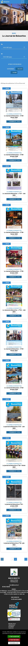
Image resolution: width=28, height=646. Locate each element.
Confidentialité (11, 625)
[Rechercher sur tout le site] (23, 2)
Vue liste (19, 68)
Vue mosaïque (10, 68)
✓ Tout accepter (14, 636)
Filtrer (14, 72)
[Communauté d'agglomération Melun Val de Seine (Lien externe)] (14, 613)
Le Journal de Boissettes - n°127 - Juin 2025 (14, 194)
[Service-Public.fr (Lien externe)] (14, 619)
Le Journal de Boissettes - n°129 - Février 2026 (14, 116)
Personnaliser (14, 643)
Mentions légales (12, 623)
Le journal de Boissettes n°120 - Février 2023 (14, 466)
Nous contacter (15, 597)
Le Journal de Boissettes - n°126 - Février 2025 (14, 233)
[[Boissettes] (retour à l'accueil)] (14, 575)
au (2, 53)
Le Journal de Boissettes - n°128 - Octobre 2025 (14, 155)
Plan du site (11, 628)
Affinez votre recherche (14, 64)
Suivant (25, 559)
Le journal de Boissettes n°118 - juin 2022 (14, 544)
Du (2, 44)
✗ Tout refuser (14, 639)
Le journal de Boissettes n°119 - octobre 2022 (14, 505)
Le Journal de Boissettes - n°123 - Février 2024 (14, 349)
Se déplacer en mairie (16, 599)
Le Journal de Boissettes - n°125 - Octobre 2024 (14, 272)
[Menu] (26, 2)
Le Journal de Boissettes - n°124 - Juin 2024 (14, 311)
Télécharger (14, 121)
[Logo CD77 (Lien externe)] (14, 605)
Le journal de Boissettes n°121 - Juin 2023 (14, 427)
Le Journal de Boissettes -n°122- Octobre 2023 (14, 388)
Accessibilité (11, 626)
